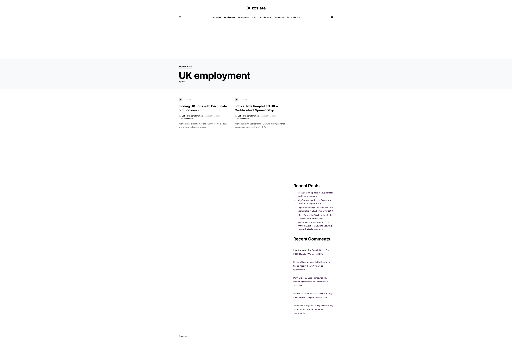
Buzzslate (256, 8)
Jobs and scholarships (192, 116)
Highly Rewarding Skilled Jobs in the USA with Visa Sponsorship (311, 266)
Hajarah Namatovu (302, 262)
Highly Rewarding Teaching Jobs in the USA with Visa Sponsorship (315, 216)
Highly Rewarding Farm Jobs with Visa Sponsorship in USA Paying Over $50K (315, 209)
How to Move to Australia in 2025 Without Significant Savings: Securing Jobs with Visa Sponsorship (315, 225)
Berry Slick (298, 277)
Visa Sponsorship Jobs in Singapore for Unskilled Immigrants (315, 194)
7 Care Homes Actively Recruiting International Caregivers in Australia (310, 281)
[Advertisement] (80, 40)
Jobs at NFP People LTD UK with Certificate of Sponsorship (258, 108)
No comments (187, 118)
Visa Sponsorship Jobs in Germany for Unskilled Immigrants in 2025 (315, 202)
